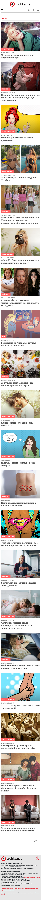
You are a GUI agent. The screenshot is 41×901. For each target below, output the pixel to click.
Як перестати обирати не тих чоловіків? (17, 424)
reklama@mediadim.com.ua (32, 877)
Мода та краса (7, 49)
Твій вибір (5, 89)
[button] (33, 10)
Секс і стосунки (8, 132)
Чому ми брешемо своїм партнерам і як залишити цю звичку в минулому (17, 625)
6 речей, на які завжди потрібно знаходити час (18, 584)
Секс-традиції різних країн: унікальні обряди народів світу (18, 747)
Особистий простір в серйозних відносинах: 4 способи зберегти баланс (18, 788)
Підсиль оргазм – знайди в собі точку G (18, 464)
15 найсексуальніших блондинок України (19, 179)
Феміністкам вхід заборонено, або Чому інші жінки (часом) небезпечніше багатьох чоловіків (20, 220)
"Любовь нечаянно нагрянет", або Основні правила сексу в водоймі (19, 544)
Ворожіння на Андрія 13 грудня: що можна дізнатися (18, 344)
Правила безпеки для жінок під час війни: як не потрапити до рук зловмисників (20, 97)
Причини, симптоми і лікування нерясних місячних (19, 504)
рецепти (5, 377)
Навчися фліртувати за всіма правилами (17, 139)
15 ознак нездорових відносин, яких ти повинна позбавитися (18, 829)
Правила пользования (7, 888)
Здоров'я (5, 497)
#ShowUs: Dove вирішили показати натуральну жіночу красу (20, 261)
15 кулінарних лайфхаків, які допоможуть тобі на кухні (17, 384)
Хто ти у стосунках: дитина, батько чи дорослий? (20, 706)
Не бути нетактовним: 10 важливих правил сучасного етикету (20, 666)
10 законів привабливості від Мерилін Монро (17, 56)
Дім (3, 337)
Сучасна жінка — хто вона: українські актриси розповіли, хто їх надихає (20, 303)
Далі (35, 841)
